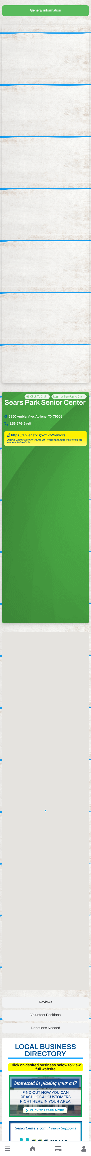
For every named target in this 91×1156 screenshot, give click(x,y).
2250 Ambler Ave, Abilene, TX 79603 (36, 416)
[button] (7, 1148)
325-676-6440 (20, 424)
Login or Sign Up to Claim (69, 396)
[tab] (45, 10)
